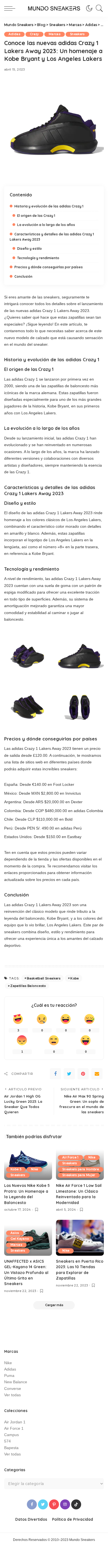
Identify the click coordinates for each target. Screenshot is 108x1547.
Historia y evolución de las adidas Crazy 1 (48, 206)
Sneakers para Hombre (80, 1169)
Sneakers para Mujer (78, 1175)
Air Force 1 (70, 1157)
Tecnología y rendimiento (38, 258)
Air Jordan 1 (14, 1422)
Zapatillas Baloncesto (28, 986)
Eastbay (74, 836)
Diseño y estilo (29, 248)
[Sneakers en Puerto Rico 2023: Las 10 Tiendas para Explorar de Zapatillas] (80, 1238)
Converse (12, 1389)
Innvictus (73, 793)
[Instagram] (65, 1504)
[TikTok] (76, 1504)
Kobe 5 (16, 1169)
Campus (11, 1435)
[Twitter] (69, 1073)
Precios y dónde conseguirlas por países (48, 267)
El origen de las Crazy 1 (36, 216)
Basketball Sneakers (43, 978)
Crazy (34, 34)
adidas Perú (71, 828)
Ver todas (12, 1395)
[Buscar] (98, 8)
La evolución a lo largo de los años (46, 225)
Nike (34, 1169)
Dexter (77, 802)
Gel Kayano (20, 1239)
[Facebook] (55, 1073)
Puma (9, 1376)
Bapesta (11, 1448)
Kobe (74, 978)
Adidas (14, 34)
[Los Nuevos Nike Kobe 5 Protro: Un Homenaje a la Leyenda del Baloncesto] (28, 1162)
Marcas (54, 34)
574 (7, 1441)
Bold (69, 819)
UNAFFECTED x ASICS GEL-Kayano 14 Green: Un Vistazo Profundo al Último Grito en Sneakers (26, 1272)
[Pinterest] (83, 1073)
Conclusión (23, 276)
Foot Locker (63, 784)
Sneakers (77, 34)
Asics (15, 1233)
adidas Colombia (88, 810)
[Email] (96, 1073)
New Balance (15, 1382)
